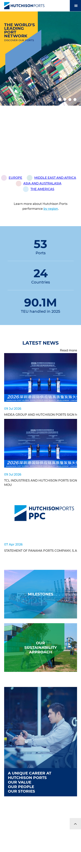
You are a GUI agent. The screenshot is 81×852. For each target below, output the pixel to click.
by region (51, 209)
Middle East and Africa (55, 178)
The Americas (42, 189)
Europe (15, 178)
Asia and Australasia (42, 183)
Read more (68, 350)
